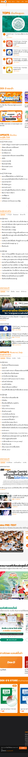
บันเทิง (18, 358)
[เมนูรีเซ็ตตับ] (11, 662)
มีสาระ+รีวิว (22, 214)
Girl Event (14, 514)
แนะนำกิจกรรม (3, 320)
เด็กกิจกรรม (23, 291)
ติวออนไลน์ (3, 4)
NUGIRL (14, 358)
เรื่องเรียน (13, 291)
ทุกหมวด (3, 214)
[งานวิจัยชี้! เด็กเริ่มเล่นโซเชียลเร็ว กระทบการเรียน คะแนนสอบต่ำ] (5, 498)
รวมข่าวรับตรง (9, 37)
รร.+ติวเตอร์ (9, 214)
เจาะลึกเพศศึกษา (17, 462)
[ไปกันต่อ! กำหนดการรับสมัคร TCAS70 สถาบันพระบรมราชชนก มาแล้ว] (5, 336)
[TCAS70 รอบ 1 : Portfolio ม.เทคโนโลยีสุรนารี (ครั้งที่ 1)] (9, 61)
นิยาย (13, 1)
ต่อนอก (18, 291)
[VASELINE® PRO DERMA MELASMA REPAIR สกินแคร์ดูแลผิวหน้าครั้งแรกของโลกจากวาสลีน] (5, 513)
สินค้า (8, 4)
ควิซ (23, 1)
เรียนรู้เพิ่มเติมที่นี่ (9, 751)
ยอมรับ (22, 748)
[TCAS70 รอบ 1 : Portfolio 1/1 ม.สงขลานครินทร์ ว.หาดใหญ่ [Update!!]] (9, 52)
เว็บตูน (18, 1)
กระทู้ (9, 1)
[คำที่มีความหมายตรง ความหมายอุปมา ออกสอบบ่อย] (11, 116)
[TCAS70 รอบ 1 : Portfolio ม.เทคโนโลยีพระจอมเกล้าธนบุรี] (9, 43)
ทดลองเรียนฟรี (12, 640)
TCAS (26, 1)
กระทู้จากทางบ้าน (5, 355)
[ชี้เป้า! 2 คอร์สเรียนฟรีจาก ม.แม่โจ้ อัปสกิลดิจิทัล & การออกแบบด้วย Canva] (5, 344)
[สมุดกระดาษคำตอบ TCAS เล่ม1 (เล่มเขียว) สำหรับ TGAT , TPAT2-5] (9, 695)
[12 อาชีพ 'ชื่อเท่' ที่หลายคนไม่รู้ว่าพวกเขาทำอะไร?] (11, 97)
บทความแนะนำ (5, 459)
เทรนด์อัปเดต (9, 462)
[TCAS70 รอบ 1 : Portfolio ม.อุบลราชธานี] (9, 70)
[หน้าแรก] (3, 1)
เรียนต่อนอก (16, 214)
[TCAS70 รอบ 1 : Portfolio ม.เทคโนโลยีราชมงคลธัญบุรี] (5, 329)
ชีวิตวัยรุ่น (8, 358)
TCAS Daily (17, 337)
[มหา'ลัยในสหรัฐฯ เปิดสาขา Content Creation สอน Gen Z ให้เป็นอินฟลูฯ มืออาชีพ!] (5, 505)
